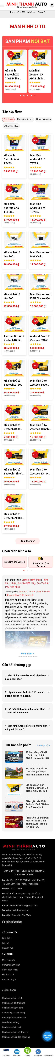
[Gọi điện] (27, 1051)
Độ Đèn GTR (24, 583)
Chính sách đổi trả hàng (13, 1003)
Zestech (23, 591)
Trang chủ (14, 12)
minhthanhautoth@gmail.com (23, 905)
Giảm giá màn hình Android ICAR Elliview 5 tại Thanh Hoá (37, 804)
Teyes (32, 591)
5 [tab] (35, 95)
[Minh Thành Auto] (26, 5)
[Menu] (2, 5)
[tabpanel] (15, 71)
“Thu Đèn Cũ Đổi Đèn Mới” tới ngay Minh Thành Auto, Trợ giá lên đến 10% (37, 822)
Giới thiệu (6, 938)
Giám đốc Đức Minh (21, 915)
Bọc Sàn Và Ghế (40, 583)
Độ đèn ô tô (8, 974)
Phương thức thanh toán (14, 1017)
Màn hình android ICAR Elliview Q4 (40, 296)
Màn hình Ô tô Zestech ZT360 (13, 382)
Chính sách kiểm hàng (12, 1007)
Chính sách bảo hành (12, 998)
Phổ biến (9, 119)
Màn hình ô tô (28, 12)
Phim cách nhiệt (10, 969)
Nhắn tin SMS (48, 1055)
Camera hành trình (11, 965)
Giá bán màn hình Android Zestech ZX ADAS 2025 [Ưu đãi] (37, 788)
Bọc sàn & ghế (9, 979)
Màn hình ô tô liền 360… (12, 254)
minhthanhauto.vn (20, 910)
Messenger (38, 1055)
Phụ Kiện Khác (12, 586)
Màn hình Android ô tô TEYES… (11, 159)
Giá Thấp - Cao (44, 119)
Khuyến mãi (7, 948)
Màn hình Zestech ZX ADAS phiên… (37, 74)
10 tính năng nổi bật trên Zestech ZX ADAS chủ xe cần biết (37, 755)
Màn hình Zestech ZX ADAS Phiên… (13, 74)
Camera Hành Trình (31, 579)
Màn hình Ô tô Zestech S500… (13, 427)
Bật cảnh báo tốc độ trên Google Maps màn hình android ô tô (37, 771)
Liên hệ (5, 943)
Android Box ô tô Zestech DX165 (40, 338)
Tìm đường (6, 1055)
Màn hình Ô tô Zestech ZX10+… (40, 471)
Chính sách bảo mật (12, 1027)
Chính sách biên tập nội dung (16, 1037)
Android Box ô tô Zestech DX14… (14, 338)
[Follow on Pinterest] (14, 922)
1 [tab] (20, 95)
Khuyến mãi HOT (26, 119)
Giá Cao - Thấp (12, 126)
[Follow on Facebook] (4, 922)
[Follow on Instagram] (9, 922)
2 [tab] (24, 95)
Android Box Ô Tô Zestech (19, 595)
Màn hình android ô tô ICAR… (40, 254)
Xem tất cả (42, 745)
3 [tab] (27, 95)
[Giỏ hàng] (52, 5)
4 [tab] (31, 95)
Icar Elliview (43, 591)
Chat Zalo (16, 1055)
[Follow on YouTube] (19, 922)
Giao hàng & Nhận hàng (13, 1012)
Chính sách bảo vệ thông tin (15, 1032)
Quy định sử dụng (10, 1022)
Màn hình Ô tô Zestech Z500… (39, 382)
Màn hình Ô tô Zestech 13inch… (40, 427)
